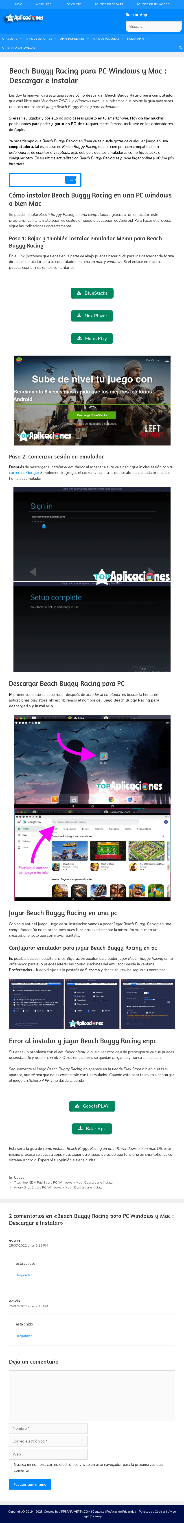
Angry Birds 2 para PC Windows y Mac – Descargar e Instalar (59, 1187)
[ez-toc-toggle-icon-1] (70, 180)
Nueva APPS (136, 39)
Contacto (73, 4)
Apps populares (72, 39)
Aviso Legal (44, 4)
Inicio (18, 4)
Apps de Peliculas (106, 39)
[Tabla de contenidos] (73, 179)
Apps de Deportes (39, 39)
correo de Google (24, 472)
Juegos (19, 1177)
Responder (24, 1275)
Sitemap (96, 1516)
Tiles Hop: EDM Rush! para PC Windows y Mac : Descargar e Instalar (64, 1182)
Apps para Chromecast (19, 48)
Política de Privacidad (153, 4)
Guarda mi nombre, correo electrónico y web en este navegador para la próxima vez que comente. (88, 1467)
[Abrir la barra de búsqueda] (180, 47)
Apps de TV (10, 39)
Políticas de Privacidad (121, 1512)
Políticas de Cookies (152, 1512)
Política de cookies (109, 4)
